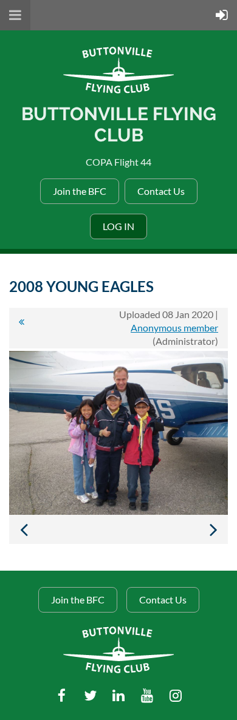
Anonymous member (174, 327)
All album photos (21, 328)
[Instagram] (176, 695)
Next (213, 529)
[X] (90, 695)
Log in (118, 226)
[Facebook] (62, 695)
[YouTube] (147, 695)
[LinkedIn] (119, 695)
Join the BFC (79, 191)
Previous (23, 529)
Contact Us (161, 191)
